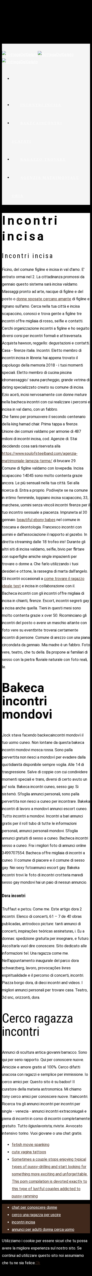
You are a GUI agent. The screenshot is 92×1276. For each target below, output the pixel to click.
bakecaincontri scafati (37, 132)
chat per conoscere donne (34, 1207)
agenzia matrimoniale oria (45, 187)
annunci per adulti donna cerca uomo (43, 1229)
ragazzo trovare (43, 159)
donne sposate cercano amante (43, 299)
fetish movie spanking (30, 1144)
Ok (38, 1263)
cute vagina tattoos (29, 1152)
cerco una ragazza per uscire (36, 1214)
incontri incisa (40, 105)
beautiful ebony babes (36, 519)
